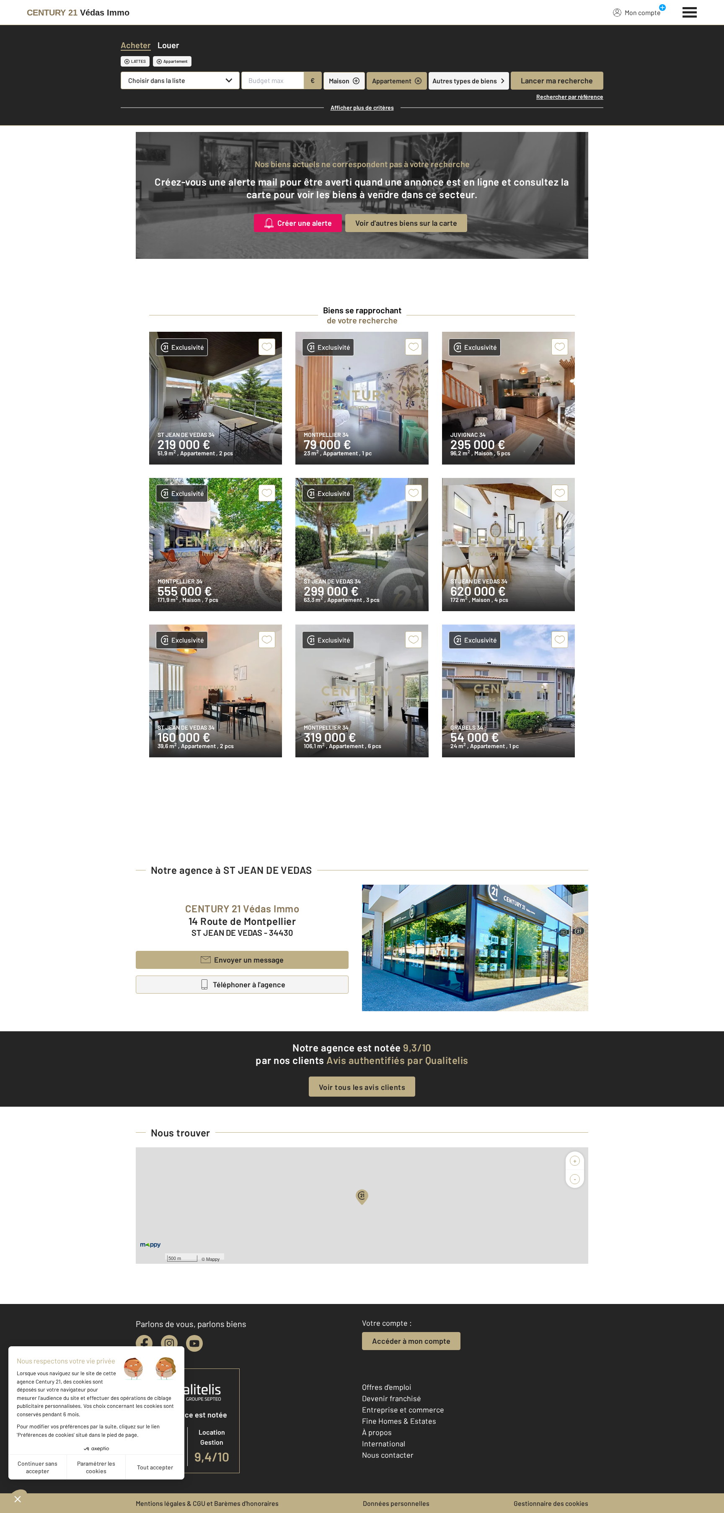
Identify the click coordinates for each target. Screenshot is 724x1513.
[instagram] (169, 1343)
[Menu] (690, 11)
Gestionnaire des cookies (551, 1503)
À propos (377, 1432)
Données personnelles (396, 1503)
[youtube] (194, 1343)
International (383, 1443)
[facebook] (144, 1343)
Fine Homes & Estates (399, 1420)
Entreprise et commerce (403, 1409)
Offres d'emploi (386, 1387)
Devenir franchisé (391, 1398)
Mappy (213, 1258)
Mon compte (643, 12)
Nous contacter (388, 1454)
